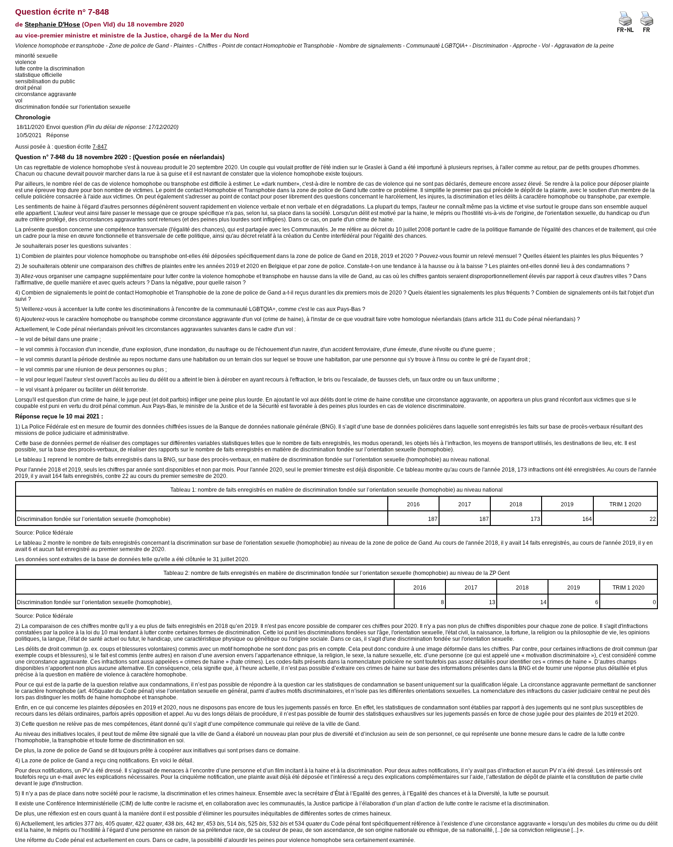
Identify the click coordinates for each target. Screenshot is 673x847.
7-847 (99, 147)
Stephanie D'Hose (52, 24)
